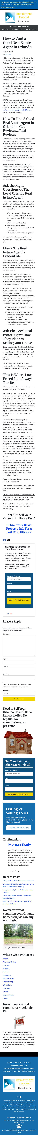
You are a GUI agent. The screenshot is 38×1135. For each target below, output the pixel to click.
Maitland (6, 968)
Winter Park (7, 985)
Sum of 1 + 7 (7, 690)
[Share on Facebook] (4, 540)
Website (6, 674)
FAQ (26, 1065)
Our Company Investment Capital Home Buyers (19, 1068)
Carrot (19, 1132)
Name (5, 659)
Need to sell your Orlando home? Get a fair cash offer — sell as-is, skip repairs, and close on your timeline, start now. (17, 4)
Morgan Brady (19, 844)
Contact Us (27, 1063)
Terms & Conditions (28, 1071)
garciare (8, 54)
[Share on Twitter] (8, 540)
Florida (5, 998)
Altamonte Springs (9, 962)
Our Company (25, 29)
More (33, 29)
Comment (7, 634)
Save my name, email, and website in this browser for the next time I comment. (17, 685)
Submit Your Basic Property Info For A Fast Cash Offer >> (19, 528)
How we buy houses (17, 1065)
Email (9, 591)
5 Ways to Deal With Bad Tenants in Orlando (18, 881)
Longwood (6, 988)
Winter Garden (8, 978)
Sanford (6, 972)
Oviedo (5, 991)
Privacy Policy (16, 1071)
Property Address (13, 576)
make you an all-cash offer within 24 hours (17, 110)
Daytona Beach (8, 995)
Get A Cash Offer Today (10, 29)
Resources (6, 1071)
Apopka (6, 959)
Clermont (6, 965)
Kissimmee (7, 975)
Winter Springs (8, 982)
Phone (9, 584)
